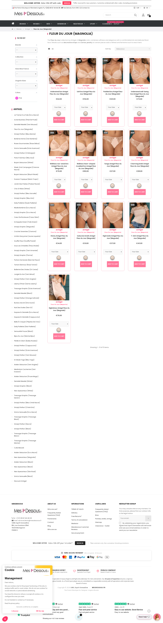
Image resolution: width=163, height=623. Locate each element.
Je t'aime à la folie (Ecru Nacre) (26, 115)
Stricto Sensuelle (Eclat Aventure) (27, 148)
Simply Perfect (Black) (22, 429)
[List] (52, 49)
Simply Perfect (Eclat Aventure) (26, 350)
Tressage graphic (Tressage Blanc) (25, 435)
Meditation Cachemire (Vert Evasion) (25, 371)
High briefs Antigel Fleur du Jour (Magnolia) (113, 237)
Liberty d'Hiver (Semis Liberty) (25, 284)
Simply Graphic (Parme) (23, 255)
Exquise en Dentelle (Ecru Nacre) (26, 312)
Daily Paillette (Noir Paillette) (25, 326)
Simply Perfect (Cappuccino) (25, 345)
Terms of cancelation (79, 520)
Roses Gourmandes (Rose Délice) (27, 143)
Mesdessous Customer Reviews (80, 528)
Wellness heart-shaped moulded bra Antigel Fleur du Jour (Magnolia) (86, 166)
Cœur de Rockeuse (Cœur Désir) (26, 217)
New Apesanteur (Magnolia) (25, 457)
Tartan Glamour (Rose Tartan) (25, 265)
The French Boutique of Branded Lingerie (28, 8)
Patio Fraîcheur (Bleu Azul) (24, 158)
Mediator (74, 523)
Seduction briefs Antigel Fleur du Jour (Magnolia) (86, 237)
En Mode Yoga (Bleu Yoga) (24, 360)
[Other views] (68, 60)
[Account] (143, 15)
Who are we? (52, 509)
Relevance (133, 49)
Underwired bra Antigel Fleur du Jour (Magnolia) (59, 93)
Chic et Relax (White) (22, 189)
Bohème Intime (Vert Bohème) (25, 139)
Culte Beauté (19, 448)
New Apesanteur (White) (23, 391)
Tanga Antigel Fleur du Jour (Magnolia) (112, 165)
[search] (135, 15)
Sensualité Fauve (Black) (23, 331)
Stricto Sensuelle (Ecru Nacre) (25, 412)
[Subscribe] (148, 518)
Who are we (52, 529)
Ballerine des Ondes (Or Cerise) (26, 269)
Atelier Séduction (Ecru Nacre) (25, 452)
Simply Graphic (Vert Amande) (26, 250)
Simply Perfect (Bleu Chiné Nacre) (27, 402)
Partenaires (51, 519)
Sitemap (98, 522)
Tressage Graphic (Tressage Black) (25, 418)
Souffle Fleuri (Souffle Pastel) (25, 241)
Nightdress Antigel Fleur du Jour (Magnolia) (59, 309)
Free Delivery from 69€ (71, 8)
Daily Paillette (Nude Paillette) (25, 203)
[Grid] (48, 49)
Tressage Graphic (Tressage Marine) (25, 442)
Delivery (74, 513)
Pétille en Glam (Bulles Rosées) (25, 341)
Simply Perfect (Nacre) (23, 424)
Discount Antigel (20, 481)
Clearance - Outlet (102, 526)
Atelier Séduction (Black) (23, 462)
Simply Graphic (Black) (23, 386)
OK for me (40, 611)
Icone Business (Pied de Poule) (25, 120)
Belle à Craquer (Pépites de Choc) (27, 322)
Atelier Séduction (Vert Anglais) (26, 364)
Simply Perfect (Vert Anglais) (25, 279)
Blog (49, 526)
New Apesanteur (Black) (23, 467)
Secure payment (77, 533)
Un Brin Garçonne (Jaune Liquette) (27, 236)
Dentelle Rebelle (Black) (23, 293)
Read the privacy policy (12, 603)
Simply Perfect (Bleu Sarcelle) (25, 193)
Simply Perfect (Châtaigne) (24, 153)
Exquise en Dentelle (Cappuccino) (27, 317)
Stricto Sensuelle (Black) (23, 476)
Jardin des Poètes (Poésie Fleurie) (27, 184)
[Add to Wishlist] (65, 62)
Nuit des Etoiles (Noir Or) (23, 307)
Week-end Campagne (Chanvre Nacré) (26, 169)
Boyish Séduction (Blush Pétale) (26, 174)
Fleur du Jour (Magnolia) (23, 129)
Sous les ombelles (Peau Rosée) (26, 246)
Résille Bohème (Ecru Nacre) (25, 208)
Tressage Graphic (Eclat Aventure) (27, 288)
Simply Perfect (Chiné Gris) (24, 407)
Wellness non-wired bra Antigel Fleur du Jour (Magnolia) (59, 166)
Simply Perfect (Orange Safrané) (26, 298)
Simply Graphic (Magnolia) (24, 227)
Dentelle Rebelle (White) (23, 381)
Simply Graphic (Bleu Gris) (24, 198)
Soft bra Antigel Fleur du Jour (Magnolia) (86, 93)
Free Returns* (76, 516)
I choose (14, 611)
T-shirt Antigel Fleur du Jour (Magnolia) (139, 237)
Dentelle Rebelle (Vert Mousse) (25, 124)
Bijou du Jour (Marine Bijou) (24, 336)
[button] (5, 619)
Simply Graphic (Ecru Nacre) (25, 212)
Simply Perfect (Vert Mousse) (25, 355)
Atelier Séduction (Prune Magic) (26, 376)
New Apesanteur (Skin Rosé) (25, 471)
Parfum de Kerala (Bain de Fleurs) (27, 260)
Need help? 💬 (144, 617)
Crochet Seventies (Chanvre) (25, 231)
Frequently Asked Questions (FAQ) (54, 514)
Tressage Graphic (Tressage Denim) (25, 397)
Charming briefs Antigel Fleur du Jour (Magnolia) (139, 165)
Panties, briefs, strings (103, 519)
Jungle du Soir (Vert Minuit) (24, 274)
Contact (50, 522)
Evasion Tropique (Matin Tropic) (26, 179)
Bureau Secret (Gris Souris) (24, 303)
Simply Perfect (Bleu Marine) (25, 134)
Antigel (17, 109)
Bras (97, 515)
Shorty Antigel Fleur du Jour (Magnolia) (59, 237)
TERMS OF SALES (77, 509)
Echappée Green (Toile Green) (25, 222)
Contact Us (85, 8)
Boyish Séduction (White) (23, 162)
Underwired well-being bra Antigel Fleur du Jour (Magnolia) (139, 94)
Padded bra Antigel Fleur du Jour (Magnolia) (112, 93)
